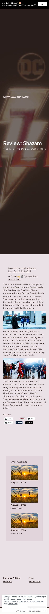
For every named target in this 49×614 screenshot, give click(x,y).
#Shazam (31, 268)
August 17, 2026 (18, 505)
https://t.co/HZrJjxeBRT (19, 271)
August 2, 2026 (18, 530)
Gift (42, 4)
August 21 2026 (18, 482)
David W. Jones (38, 149)
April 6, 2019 (14, 279)
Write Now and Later (16, 97)
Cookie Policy (13, 604)
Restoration (35, 581)
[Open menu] (44, 97)
